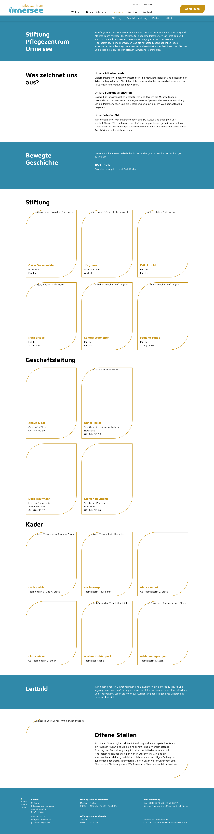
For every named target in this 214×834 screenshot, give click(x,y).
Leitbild (109, 697)
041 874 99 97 (36, 430)
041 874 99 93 (92, 434)
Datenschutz (162, 819)
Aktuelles (136, 4)
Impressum (149, 819)
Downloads (148, 4)
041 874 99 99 (38, 816)
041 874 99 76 (92, 510)
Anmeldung (192, 8)
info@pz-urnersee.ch (41, 819)
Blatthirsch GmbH (179, 822)
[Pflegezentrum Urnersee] (26, 8)
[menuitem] (136, 4)
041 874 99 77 (36, 510)
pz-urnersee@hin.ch (40, 822)
